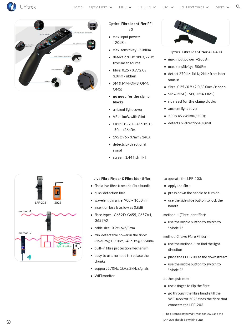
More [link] (220, 7)
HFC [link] (123, 7)
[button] (238, 6)
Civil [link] (166, 7)
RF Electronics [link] (192, 7)
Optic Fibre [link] (98, 7)
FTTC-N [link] (144, 7)
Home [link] (77, 7)
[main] (131, 90)
